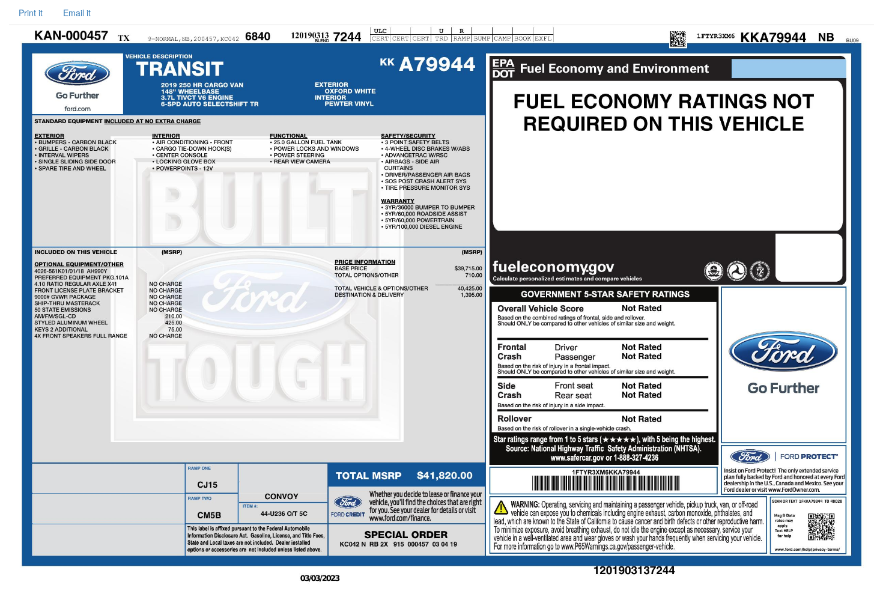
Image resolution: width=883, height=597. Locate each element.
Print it (31, 13)
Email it (77, 13)
